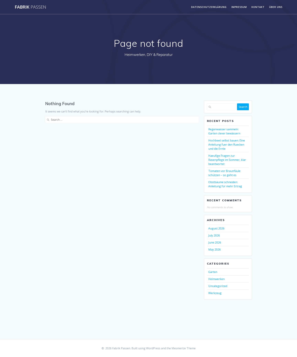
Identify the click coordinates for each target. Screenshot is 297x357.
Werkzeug (215, 293)
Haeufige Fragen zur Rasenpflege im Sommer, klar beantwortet (227, 160)
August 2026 (216, 228)
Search (243, 107)
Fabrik (30, 7)
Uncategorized (217, 286)
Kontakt (258, 7)
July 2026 (214, 235)
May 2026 (214, 249)
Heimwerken (216, 279)
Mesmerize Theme (184, 348)
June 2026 (214, 242)
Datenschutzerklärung (209, 7)
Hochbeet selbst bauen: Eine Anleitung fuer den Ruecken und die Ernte (226, 145)
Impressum (239, 7)
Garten (212, 272)
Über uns (275, 7)
